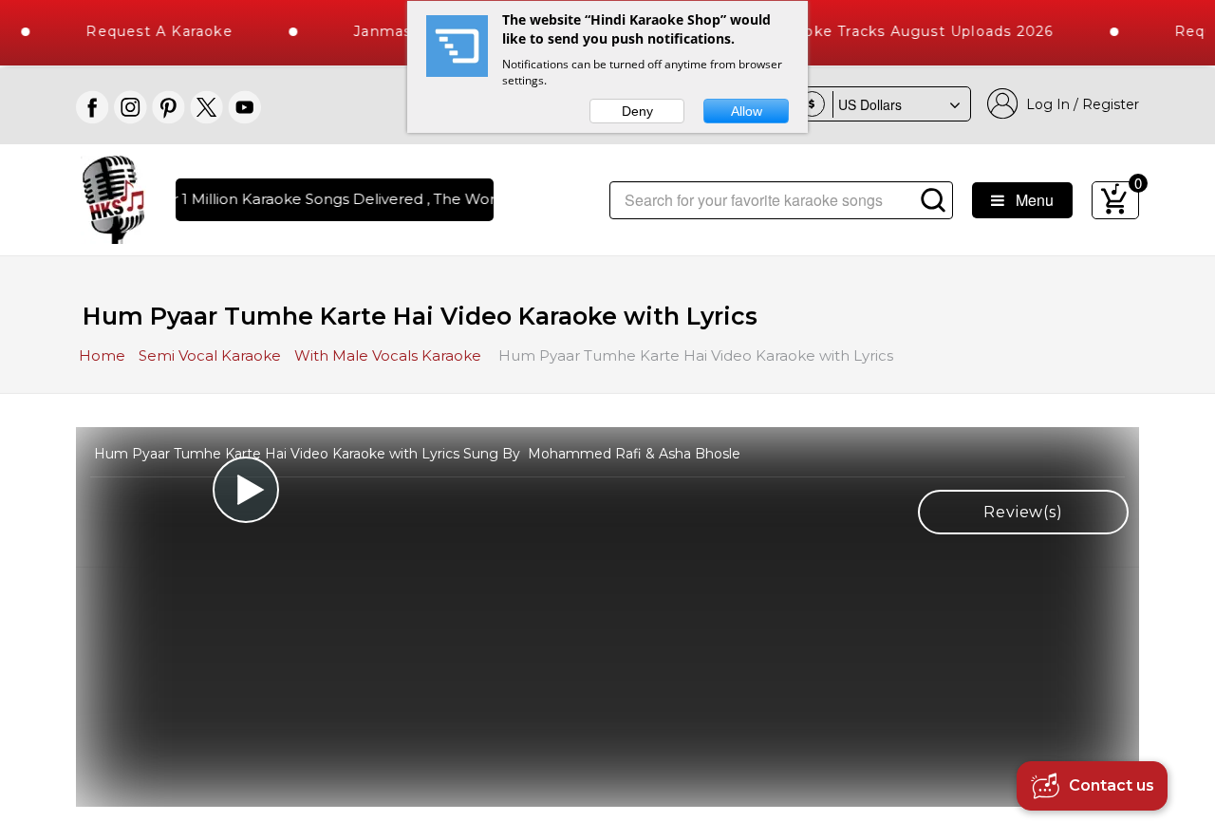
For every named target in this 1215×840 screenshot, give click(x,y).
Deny (637, 111)
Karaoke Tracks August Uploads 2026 (901, 31)
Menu (1029, 200)
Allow (746, 111)
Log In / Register (1079, 104)
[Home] (113, 198)
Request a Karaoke (148, 31)
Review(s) (1022, 512)
